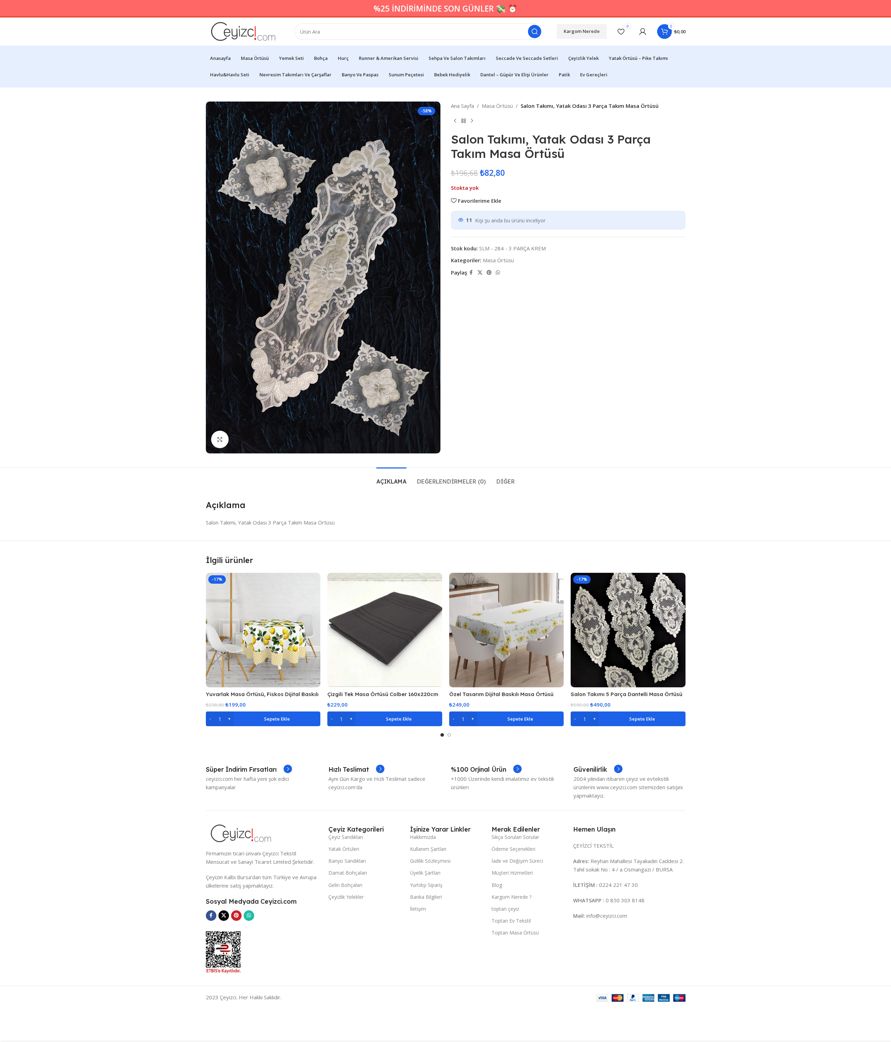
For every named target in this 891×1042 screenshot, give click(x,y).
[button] (263, 718)
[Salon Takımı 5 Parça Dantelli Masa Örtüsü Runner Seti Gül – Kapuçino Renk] (628, 630)
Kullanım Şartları (428, 849)
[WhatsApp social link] (498, 272)
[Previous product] (455, 121)
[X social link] (480, 272)
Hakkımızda (423, 837)
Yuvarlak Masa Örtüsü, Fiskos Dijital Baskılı (262, 694)
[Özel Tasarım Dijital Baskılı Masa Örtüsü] (506, 630)
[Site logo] (243, 30)
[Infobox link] (249, 769)
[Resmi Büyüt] (220, 439)
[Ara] (534, 31)
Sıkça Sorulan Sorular (515, 837)
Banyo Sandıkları (347, 860)
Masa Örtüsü (497, 105)
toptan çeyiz (505, 908)
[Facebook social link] (471, 272)
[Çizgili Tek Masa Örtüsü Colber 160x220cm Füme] (384, 630)
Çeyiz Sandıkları (345, 837)
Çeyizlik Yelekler (346, 897)
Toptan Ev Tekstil (511, 920)
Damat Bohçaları (347, 872)
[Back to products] (463, 121)
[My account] (643, 32)
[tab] (391, 478)
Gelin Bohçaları (345, 885)
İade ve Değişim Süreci (517, 860)
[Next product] (472, 121)
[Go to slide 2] (449, 735)
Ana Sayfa (462, 105)
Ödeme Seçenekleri (513, 849)
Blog (497, 885)
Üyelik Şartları (425, 872)
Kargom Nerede (582, 31)
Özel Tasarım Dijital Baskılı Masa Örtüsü (501, 694)
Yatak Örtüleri (343, 849)
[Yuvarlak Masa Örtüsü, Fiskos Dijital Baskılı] (263, 630)
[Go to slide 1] (442, 735)
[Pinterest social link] (489, 272)
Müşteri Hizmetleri (512, 872)
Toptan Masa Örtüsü (515, 932)
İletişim (418, 908)
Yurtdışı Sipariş (426, 885)
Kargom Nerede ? (511, 897)
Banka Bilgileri (426, 897)
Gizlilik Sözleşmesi (430, 860)
